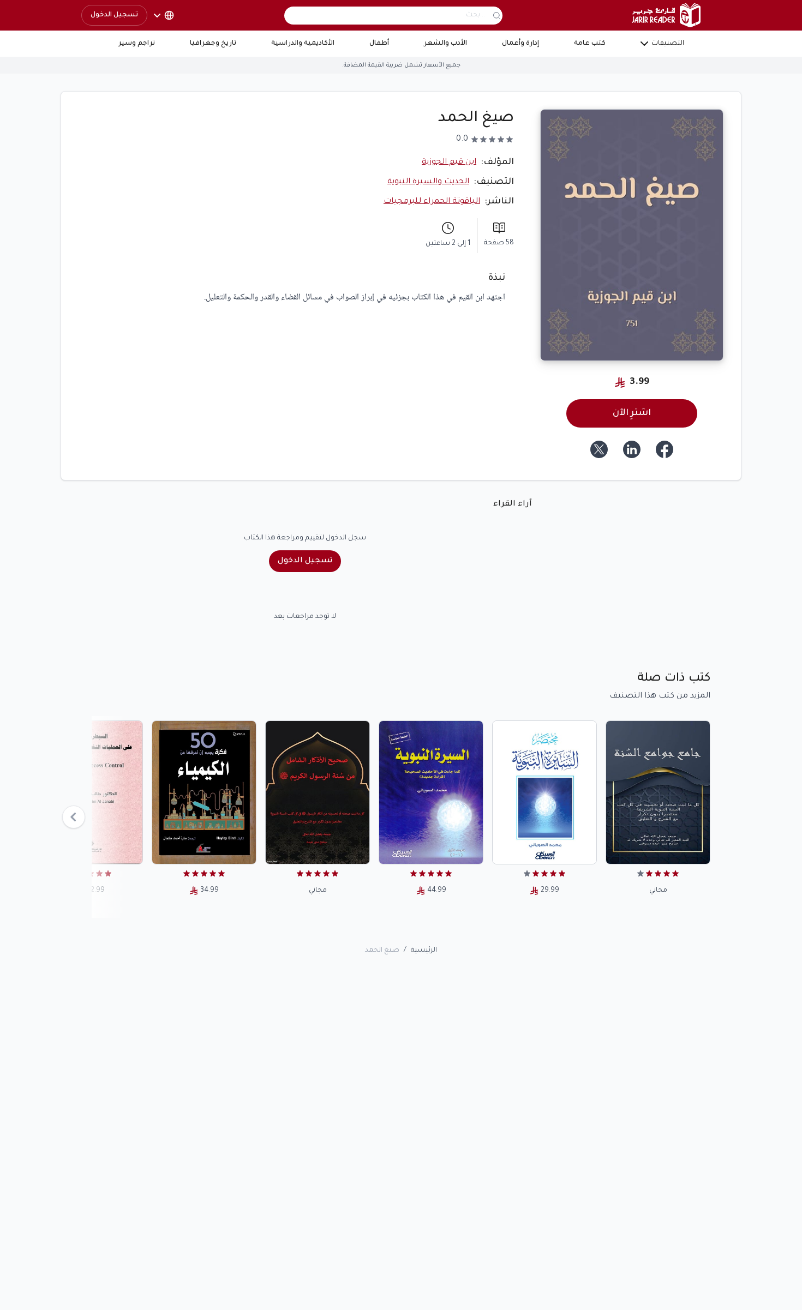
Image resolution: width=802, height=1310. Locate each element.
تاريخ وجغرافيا (213, 43)
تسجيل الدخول (114, 15)
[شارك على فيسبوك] (664, 449)
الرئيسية (424, 950)
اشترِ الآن (632, 413)
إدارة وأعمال (520, 43)
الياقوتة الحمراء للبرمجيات (432, 201)
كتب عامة (590, 43)
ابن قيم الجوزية (449, 162)
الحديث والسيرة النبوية (428, 182)
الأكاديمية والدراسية (302, 43)
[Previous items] (73, 817)
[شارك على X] (599, 449)
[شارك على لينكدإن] (632, 449)
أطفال (379, 43)
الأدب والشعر (445, 43)
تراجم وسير (136, 43)
